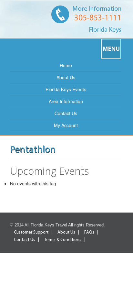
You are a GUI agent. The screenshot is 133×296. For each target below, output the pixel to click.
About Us (65, 77)
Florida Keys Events (66, 89)
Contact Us (66, 113)
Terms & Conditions (62, 239)
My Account (66, 125)
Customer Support (31, 232)
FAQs (89, 232)
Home (66, 65)
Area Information (66, 101)
